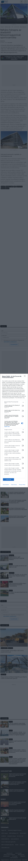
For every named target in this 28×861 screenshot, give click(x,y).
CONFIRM (8, 479)
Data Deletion (6, 484)
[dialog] (14, 430)
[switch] (22, 405)
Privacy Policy (22, 484)
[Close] (25, 376)
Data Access (14, 484)
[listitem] (14, 402)
